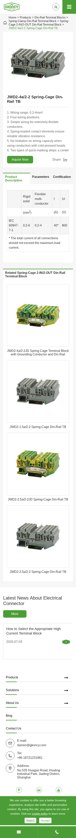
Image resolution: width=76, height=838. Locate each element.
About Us (12, 703)
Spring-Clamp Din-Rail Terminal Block (33, 21)
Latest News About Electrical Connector (32, 600)
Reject (30, 820)
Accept (45, 820)
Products (25, 17)
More (14, 613)
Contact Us (13, 728)
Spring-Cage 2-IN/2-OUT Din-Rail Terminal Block (39, 22)
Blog (9, 715)
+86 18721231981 (29, 757)
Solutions (12, 690)
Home (12, 17)
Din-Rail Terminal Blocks (50, 17)
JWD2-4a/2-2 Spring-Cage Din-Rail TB (33, 28)
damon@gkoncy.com (31, 745)
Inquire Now (20, 159)
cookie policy (40, 813)
